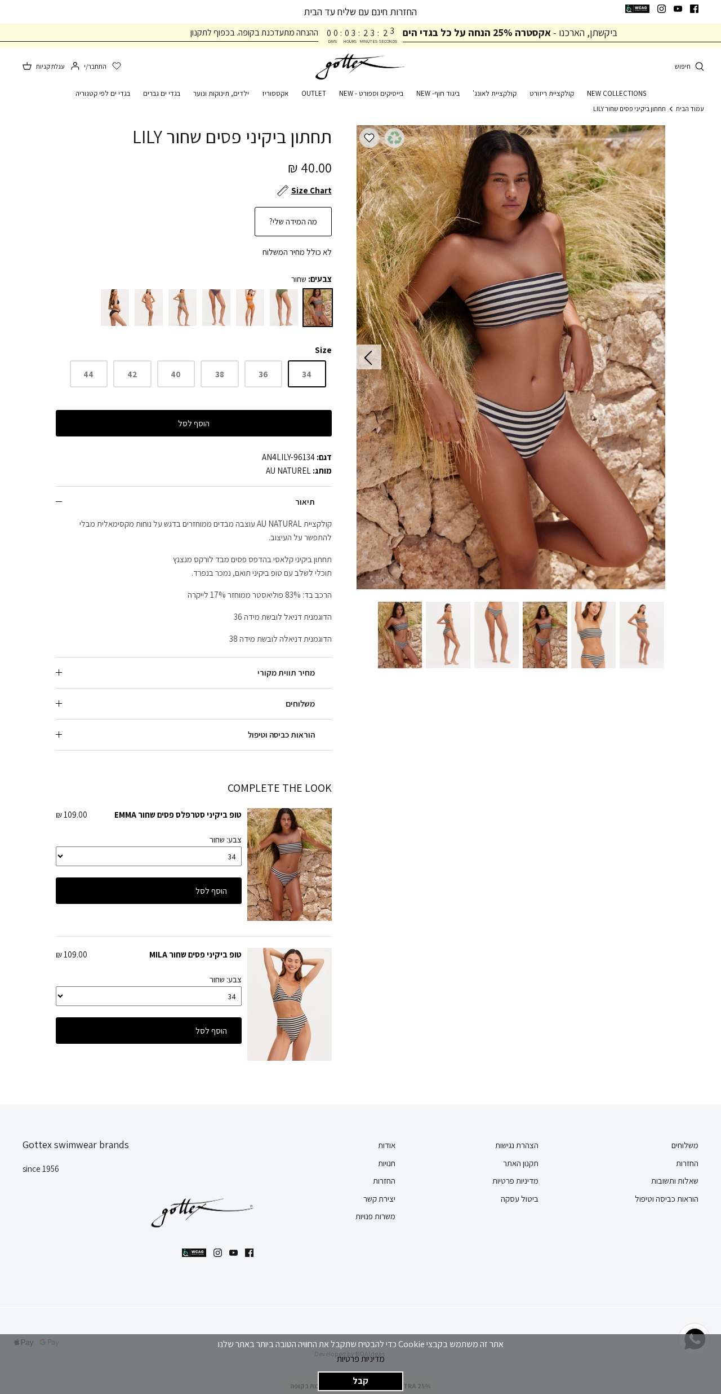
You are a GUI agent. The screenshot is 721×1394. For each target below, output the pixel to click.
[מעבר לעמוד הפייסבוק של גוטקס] (694, 9)
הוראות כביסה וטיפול (281, 734)
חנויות (386, 1163)
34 (306, 374)
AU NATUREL (288, 470)
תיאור (305, 501)
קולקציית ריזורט (551, 93)
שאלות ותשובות (674, 1180)
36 (263, 374)
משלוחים (300, 703)
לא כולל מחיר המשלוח (297, 251)
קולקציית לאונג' (495, 93)
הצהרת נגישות (516, 1145)
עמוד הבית (690, 108)
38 (219, 374)
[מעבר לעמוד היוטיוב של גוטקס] (678, 9)
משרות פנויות (375, 1216)
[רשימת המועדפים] (116, 66)
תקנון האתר (520, 1163)
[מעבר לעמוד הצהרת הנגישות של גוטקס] (637, 9)
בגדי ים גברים (161, 93)
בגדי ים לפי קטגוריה (102, 93)
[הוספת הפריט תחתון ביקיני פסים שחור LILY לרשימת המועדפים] (369, 138)
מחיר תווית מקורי (286, 672)
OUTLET (313, 93)
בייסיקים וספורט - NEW (371, 93)
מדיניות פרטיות (361, 1359)
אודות (386, 1145)
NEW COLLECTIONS (616, 93)
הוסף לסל (194, 423)
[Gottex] (360, 67)
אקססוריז (275, 93)
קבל (360, 1381)
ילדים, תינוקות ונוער (221, 93)
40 (176, 374)
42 (132, 374)
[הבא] (369, 357)
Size (323, 350)
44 (88, 374)
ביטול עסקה (519, 1198)
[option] (511, 357)
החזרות (687, 1163)
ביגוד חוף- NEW (438, 93)
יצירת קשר (379, 1198)
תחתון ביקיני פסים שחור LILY (629, 108)
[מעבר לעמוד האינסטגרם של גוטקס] (661, 9)
